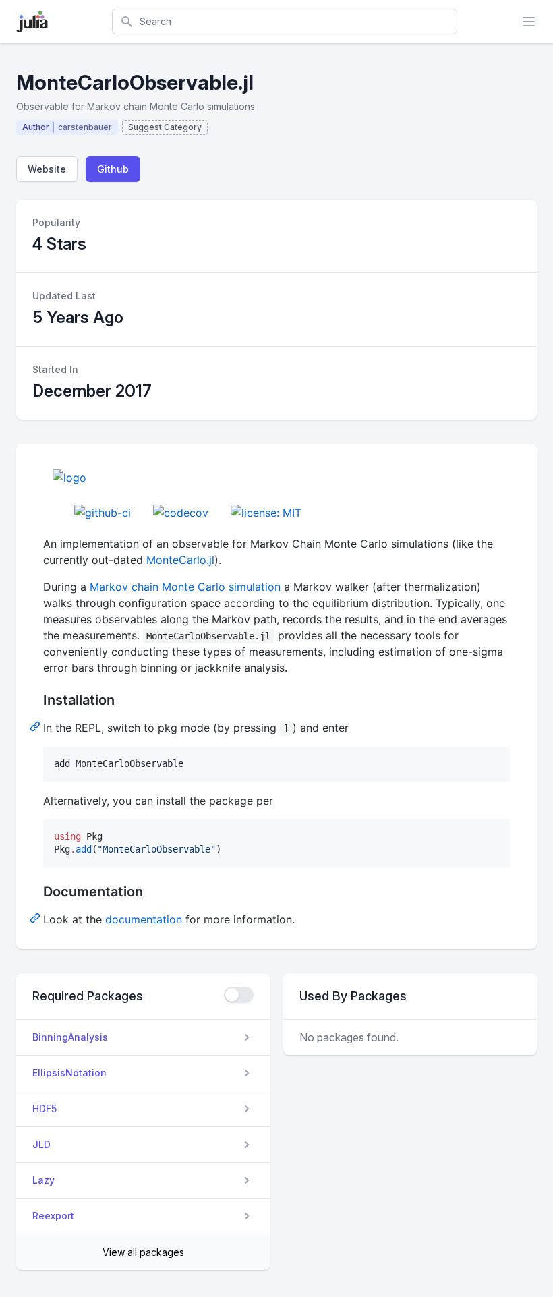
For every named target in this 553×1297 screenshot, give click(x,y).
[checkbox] (239, 995)
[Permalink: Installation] (36, 726)
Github (113, 169)
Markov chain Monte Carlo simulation (185, 587)
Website (47, 169)
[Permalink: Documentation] (36, 917)
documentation (143, 919)
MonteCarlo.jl (180, 560)
